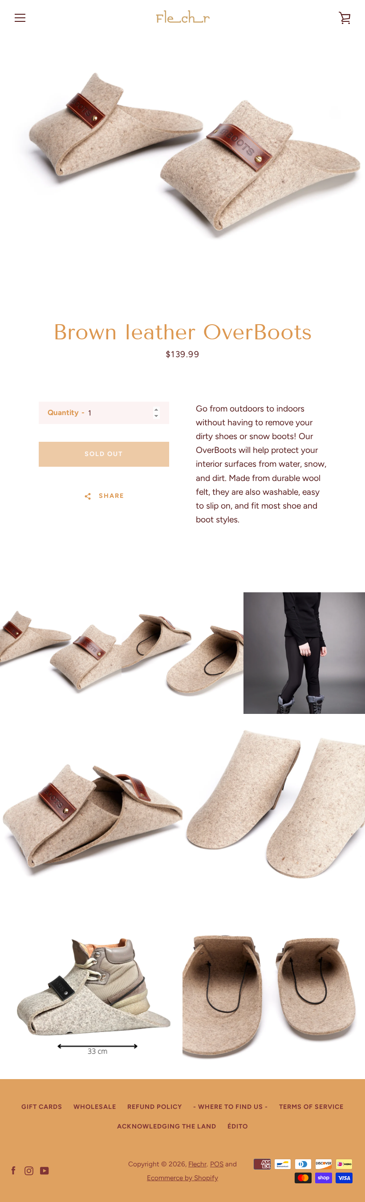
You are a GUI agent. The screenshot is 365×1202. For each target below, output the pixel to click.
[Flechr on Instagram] (28, 1170)
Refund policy (154, 1107)
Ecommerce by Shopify (182, 1177)
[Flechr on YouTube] (44, 1170)
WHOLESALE (94, 1107)
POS (216, 1164)
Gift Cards (41, 1107)
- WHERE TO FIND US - (230, 1107)
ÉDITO (237, 1126)
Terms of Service (311, 1107)
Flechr (197, 1164)
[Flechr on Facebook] (13, 1170)
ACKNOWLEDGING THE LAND (166, 1126)
